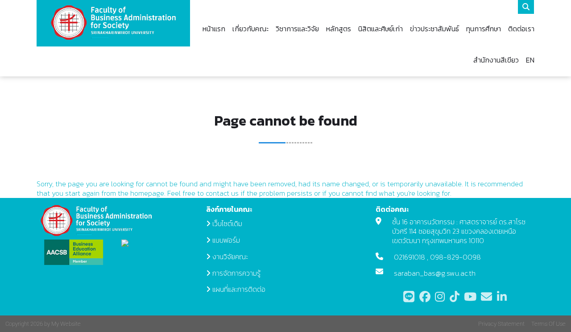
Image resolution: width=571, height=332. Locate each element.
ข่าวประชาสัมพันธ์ (434, 28)
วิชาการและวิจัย (297, 28)
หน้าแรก (214, 28)
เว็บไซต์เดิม (227, 223)
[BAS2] (113, 22)
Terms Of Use (548, 324)
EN (530, 60)
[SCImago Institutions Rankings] (158, 248)
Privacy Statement (501, 324)
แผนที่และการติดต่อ (238, 289)
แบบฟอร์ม (226, 240)
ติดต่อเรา (521, 28)
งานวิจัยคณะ (230, 256)
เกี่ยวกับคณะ (250, 28)
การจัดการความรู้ (236, 273)
